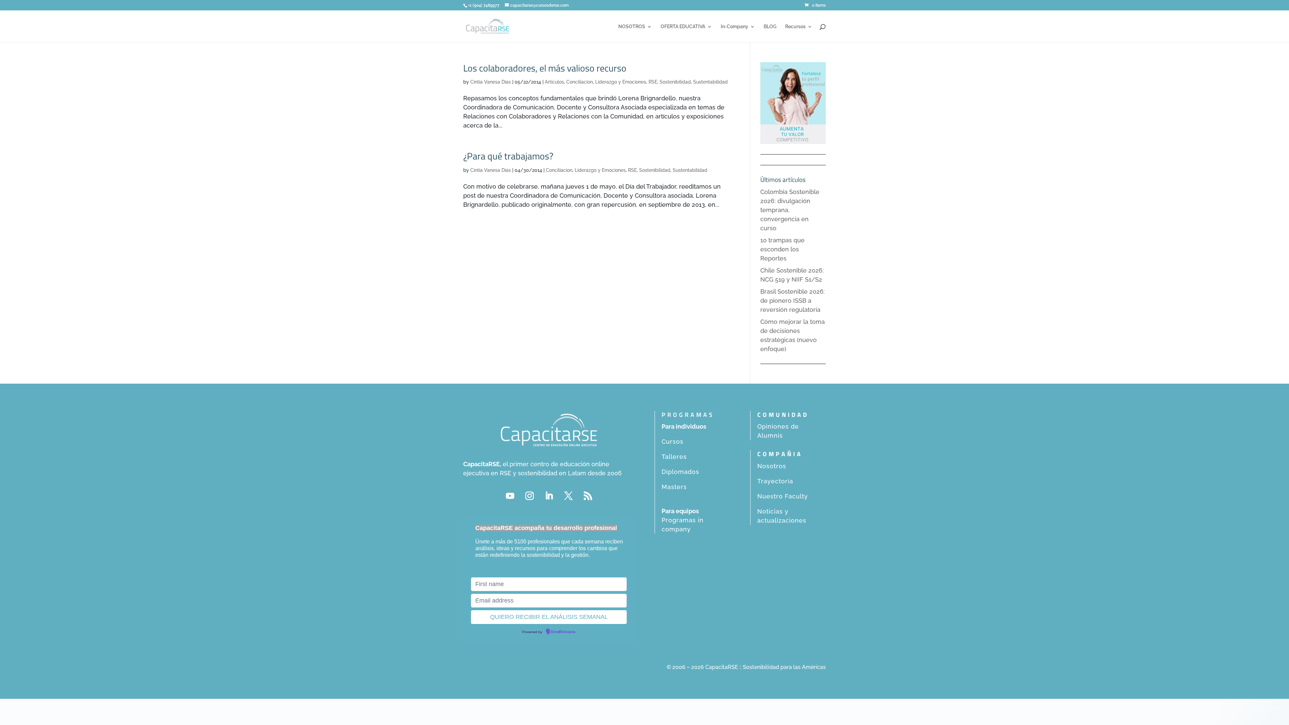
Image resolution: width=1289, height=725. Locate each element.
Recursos (795, 26)
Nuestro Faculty (782, 496)
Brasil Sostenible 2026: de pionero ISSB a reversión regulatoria (792, 300)
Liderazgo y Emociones (620, 82)
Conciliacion (579, 82)
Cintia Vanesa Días (490, 82)
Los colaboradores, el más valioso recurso (544, 68)
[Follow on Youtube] (510, 496)
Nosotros (771, 466)
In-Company (734, 26)
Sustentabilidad (710, 82)
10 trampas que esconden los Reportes (782, 249)
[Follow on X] (568, 496)
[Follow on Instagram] (529, 496)
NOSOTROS (631, 26)
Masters (674, 486)
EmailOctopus (563, 632)
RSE (653, 82)
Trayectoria (775, 481)
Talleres (674, 456)
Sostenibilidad (675, 82)
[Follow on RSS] (587, 496)
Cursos (672, 441)
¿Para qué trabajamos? (508, 156)
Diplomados (680, 471)
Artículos (554, 82)
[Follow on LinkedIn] (548, 496)
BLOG (770, 26)
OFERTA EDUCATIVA (683, 26)
